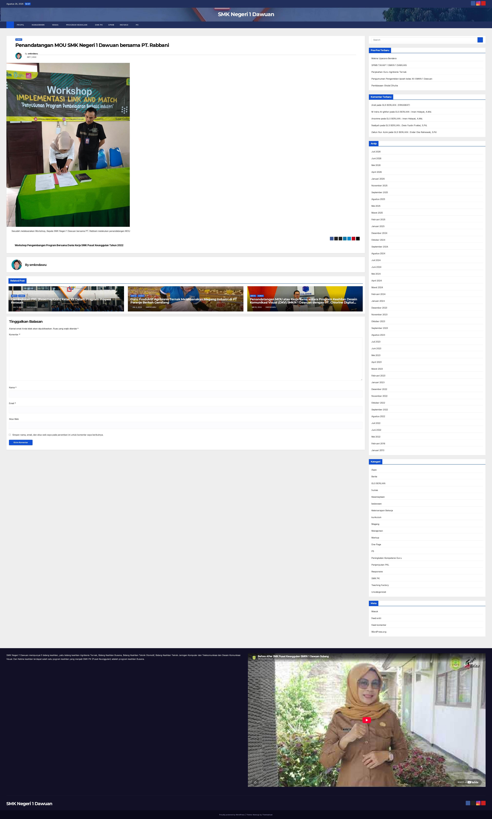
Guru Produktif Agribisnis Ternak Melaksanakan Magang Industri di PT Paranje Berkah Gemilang (183, 300)
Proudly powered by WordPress (232, 815)
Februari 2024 (378, 294)
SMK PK (99, 25)
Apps (374, 469)
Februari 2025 (378, 219)
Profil (21, 25)
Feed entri (376, 618)
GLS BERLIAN (378, 483)
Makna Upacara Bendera (384, 58)
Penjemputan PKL (380, 565)
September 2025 (379, 192)
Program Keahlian (77, 25)
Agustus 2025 (378, 199)
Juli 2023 (376, 341)
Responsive (377, 571)
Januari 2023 (378, 382)
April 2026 (376, 172)
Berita (14, 296)
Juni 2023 (376, 348)
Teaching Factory (380, 585)
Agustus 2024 (378, 253)
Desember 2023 (379, 307)
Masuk (374, 611)
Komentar (14, 334)
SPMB (111, 25)
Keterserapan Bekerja (382, 510)
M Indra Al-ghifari (380, 112)
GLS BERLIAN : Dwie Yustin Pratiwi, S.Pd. (406, 125)
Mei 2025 (376, 206)
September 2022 (379, 409)
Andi (373, 105)
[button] (484, 25)
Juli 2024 (376, 260)
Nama (13, 387)
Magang (375, 524)
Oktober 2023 (378, 321)
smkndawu (33, 54)
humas (18, 39)
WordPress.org (378, 631)
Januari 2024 (378, 301)
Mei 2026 (376, 165)
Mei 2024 (376, 274)
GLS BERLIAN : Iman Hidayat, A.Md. (413, 112)
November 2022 (379, 396)
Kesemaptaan (378, 497)
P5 (137, 25)
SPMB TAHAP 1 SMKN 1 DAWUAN (389, 65)
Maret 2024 (377, 287)
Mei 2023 (376, 355)
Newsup (256, 815)
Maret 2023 (377, 369)
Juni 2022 (376, 430)
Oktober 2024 (378, 240)
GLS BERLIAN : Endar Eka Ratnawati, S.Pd (415, 132)
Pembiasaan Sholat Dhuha (384, 85)
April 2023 (376, 362)
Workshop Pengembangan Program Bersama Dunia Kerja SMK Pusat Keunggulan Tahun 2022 (69, 245)
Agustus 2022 (378, 416)
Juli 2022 (376, 423)
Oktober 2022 (378, 402)
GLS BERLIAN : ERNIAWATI (396, 105)
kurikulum (376, 517)
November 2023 (379, 314)
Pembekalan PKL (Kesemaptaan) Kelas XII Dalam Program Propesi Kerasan (61, 300)
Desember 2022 (379, 389)
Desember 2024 (379, 233)
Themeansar (267, 815)
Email (12, 403)
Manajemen (38, 25)
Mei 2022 (376, 436)
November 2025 (379, 185)
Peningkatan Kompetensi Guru (386, 558)
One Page (376, 544)
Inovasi (124, 25)
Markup (375, 537)
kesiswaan (376, 503)
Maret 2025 (377, 212)
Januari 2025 (378, 226)
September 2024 (379, 246)
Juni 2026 (376, 158)
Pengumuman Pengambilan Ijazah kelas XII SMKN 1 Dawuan (401, 78)
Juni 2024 (376, 267)
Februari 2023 (378, 375)
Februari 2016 (378, 443)
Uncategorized (378, 592)
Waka (55, 25)
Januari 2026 (378, 179)
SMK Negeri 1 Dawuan (246, 14)
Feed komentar (378, 625)
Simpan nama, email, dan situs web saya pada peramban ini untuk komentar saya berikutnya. (57, 435)
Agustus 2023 (378, 335)
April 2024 (376, 280)
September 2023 (379, 328)
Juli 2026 (376, 151)
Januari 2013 (377, 450)
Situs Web (14, 419)
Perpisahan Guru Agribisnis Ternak (389, 72)
